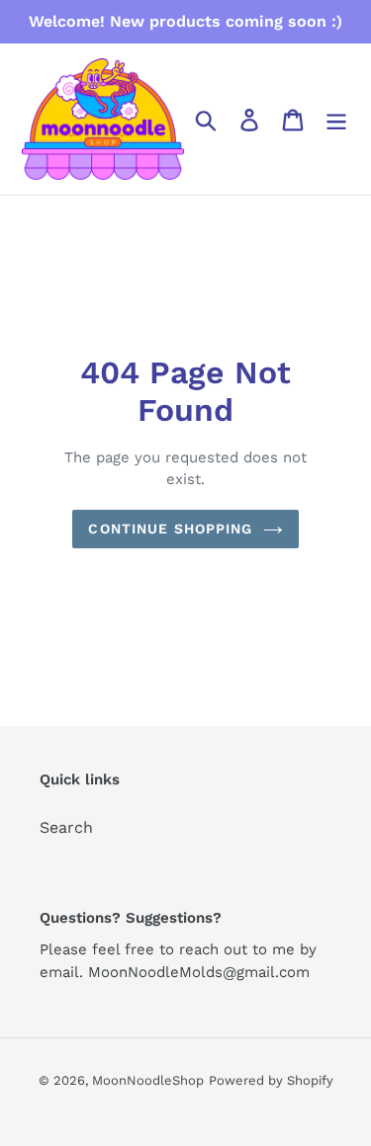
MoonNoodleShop (148, 1080)
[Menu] (336, 119)
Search (66, 827)
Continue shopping (170, 528)
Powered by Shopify (271, 1080)
